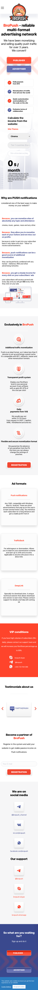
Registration (19, 465)
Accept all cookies (19, 987)
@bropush (18, 662)
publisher (18, 953)
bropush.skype (20, 658)
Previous (2, 708)
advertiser (19, 970)
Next (35, 708)
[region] (19, 983)
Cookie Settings (6, 987)
